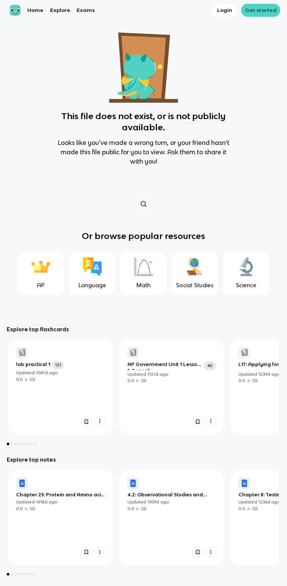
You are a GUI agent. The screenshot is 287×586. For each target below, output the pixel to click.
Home (35, 10)
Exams (86, 10)
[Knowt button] (143, 204)
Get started (261, 10)
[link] (60, 387)
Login (224, 10)
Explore (60, 10)
